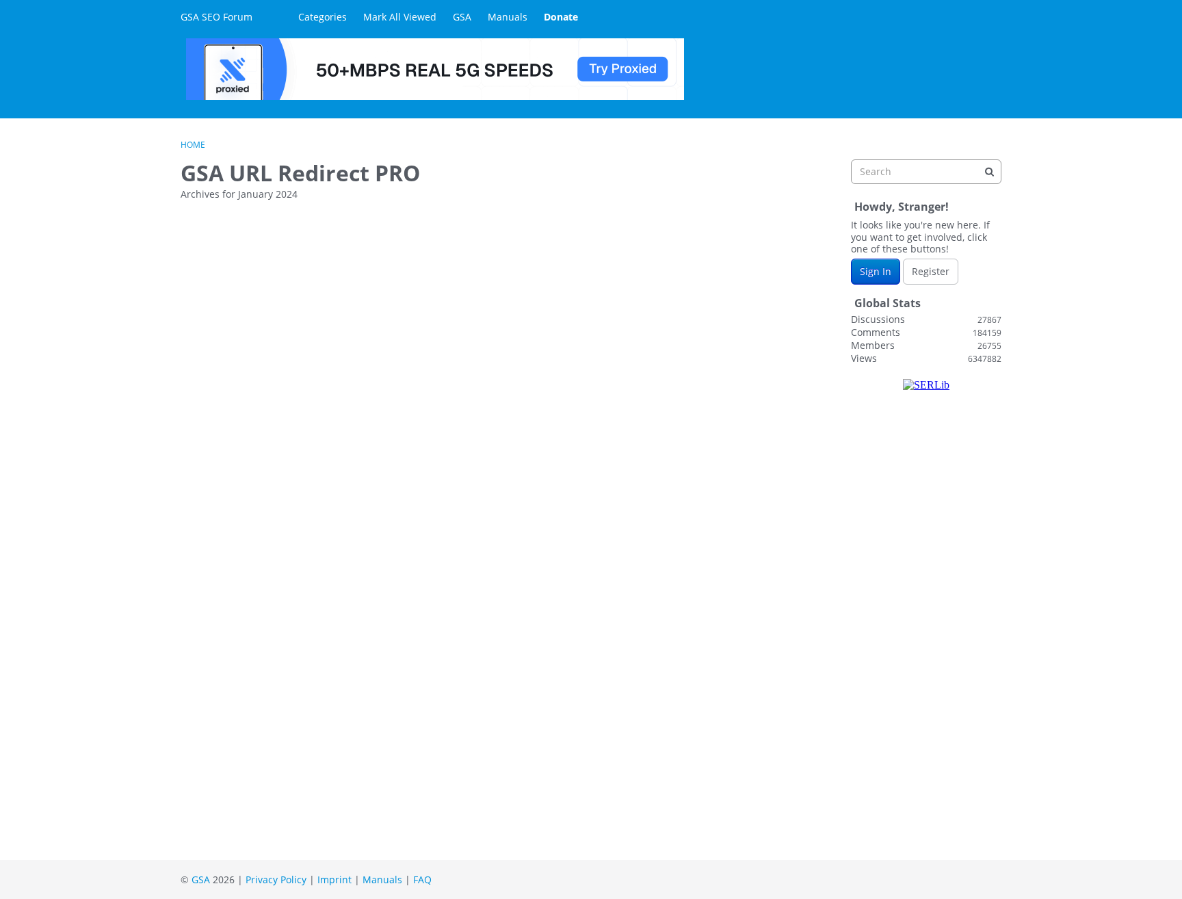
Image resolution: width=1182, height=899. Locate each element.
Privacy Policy (276, 879)
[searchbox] (926, 171)
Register (930, 271)
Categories (322, 16)
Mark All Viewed (399, 16)
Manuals (507, 16)
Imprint (334, 879)
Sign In (875, 271)
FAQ (422, 879)
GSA (462, 16)
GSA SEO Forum (216, 16)
